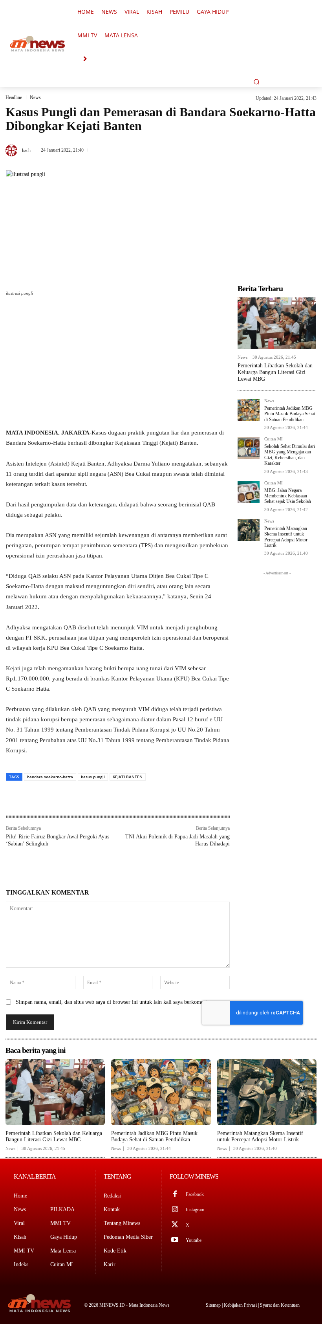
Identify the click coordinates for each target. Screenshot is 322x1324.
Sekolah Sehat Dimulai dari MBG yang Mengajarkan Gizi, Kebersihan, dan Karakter (289, 455)
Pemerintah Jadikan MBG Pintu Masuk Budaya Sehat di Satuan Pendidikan (289, 413)
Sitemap (214, 1305)
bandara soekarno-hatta (50, 776)
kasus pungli (93, 776)
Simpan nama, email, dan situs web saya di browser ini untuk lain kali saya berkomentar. (114, 1002)
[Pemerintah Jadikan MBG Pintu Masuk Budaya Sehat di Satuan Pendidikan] (249, 410)
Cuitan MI (273, 439)
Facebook (195, 1194)
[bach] (12, 150)
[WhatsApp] (309, 143)
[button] (256, 82)
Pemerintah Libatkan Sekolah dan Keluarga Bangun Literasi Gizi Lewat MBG (275, 372)
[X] (272, 143)
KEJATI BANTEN (128, 776)
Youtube (193, 1240)
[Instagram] (175, 1210)
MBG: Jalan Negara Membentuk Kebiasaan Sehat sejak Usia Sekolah (287, 496)
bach (26, 150)
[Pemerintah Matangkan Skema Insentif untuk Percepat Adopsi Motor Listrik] (249, 530)
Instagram (195, 1209)
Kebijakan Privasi (241, 1305)
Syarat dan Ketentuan (280, 1305)
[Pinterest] (290, 143)
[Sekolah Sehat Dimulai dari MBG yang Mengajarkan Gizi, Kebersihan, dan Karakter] (249, 448)
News (35, 97)
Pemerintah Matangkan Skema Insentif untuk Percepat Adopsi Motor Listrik (285, 537)
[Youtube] (175, 1240)
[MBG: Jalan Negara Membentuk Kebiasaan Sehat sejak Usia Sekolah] (249, 492)
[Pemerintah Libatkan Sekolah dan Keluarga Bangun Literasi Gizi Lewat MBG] (277, 323)
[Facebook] (254, 143)
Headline (13, 97)
